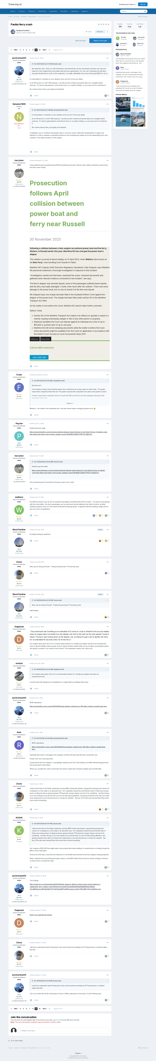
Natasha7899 (19, 104)
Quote (36, 95)
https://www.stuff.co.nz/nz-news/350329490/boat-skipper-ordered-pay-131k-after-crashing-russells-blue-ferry (68, 706)
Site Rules (74, 11)
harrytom (19, 160)
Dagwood (19, 626)
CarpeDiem (57, 380)
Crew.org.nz (15, 4)
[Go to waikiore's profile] (19, 510)
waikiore (19, 497)
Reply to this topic (100, 41)
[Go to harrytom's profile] (19, 173)
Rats (19, 732)
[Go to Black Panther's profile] (13, 31)
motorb (19, 663)
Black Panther (24, 30)
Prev (16, 50)
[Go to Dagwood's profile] (19, 639)
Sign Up (142, 4)
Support (84, 11)
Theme (77, 1053)
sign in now (57, 1020)
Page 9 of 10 (58, 50)
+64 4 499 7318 (39, 357)
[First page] (11, 50)
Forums (12, 11)
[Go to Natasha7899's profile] (19, 117)
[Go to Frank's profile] (19, 387)
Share (89, 31)
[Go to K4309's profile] (19, 830)
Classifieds (53, 11)
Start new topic (80, 41)
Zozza (19, 562)
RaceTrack (42, 11)
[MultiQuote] (31, 95)
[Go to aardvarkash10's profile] (19, 70)
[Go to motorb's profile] (19, 676)
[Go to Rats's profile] (19, 745)
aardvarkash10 (19, 58)
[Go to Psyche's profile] (19, 436)
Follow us (34, 339)
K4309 (19, 818)
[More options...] (107, 58)
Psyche (19, 423)
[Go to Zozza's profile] (19, 574)
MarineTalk (31, 33)
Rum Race (64, 11)
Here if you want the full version (41, 915)
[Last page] (49, 50)
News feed (45, 339)
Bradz (55, 64)
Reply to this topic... (29, 1031)
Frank (19, 375)
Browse (31, 11)
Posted (36, 58)
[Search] (145, 11)
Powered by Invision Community (78, 1058)
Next (45, 50)
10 (39, 50)
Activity (21, 11)
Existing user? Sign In (127, 4)
